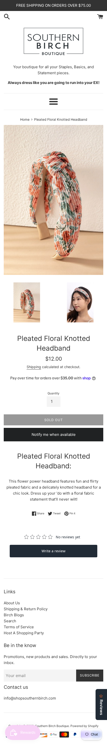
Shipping (34, 367)
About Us (12, 603)
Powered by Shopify (84, 726)
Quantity (53, 393)
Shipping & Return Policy (26, 609)
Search (10, 621)
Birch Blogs (14, 615)
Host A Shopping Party (24, 633)
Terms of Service (19, 627)
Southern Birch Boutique (52, 726)
